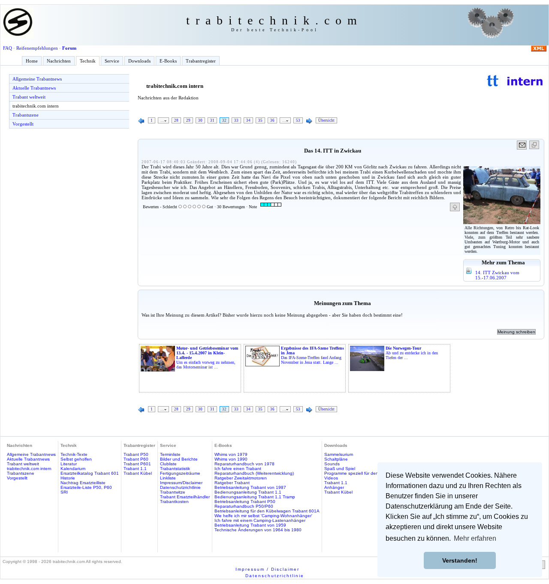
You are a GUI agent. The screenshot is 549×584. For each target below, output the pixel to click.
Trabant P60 (136, 459)
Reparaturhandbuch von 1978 (244, 463)
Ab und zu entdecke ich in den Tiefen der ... (412, 353)
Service (112, 60)
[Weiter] (309, 121)
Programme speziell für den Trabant (359, 473)
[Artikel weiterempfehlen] (522, 145)
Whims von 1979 (230, 454)
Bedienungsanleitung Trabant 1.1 (247, 492)
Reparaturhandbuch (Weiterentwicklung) (254, 473)
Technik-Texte (73, 454)
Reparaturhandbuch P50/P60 (243, 506)
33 (236, 120)
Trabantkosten (174, 501)
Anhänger (334, 487)
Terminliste (170, 454)
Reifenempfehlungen (37, 48)
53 (298, 120)
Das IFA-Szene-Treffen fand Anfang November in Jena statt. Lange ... (312, 355)
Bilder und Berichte (179, 459)
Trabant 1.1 (135, 468)
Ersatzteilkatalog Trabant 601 (89, 473)
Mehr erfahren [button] (475, 538)
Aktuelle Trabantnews (34, 87)
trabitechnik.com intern (35, 105)
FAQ (7, 48)
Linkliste (168, 478)
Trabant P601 (137, 463)
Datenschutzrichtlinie (180, 487)
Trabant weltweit (28, 96)
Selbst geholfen (76, 459)
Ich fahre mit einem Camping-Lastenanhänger (259, 520)
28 (176, 120)
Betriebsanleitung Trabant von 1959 (250, 525)
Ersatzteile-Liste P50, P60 (86, 487)
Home (32, 60)
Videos (331, 478)
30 (200, 120)
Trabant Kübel (138, 473)
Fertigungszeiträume (180, 473)
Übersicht (326, 120)
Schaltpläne (336, 459)
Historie (67, 478)
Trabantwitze (172, 492)
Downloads (139, 60)
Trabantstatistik (175, 468)
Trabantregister (201, 60)
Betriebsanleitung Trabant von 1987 (250, 487)
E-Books (168, 60)
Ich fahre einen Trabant (237, 468)
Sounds (332, 463)
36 (272, 120)
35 (260, 120)
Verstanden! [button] (459, 560)
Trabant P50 (136, 454)
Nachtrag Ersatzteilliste (83, 482)
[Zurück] (141, 121)
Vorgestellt (22, 123)
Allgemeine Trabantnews (37, 78)
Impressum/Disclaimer (181, 482)
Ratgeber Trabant (232, 482)
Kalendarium (72, 468)
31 (212, 120)
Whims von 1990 (230, 459)
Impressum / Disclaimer (267, 569)
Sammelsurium (338, 454)
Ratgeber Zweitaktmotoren (240, 478)
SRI (64, 492)
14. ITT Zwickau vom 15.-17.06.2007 (497, 275)
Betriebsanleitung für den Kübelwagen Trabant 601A (267, 511)
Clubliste (168, 463)
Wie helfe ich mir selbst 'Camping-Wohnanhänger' (263, 515)
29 (188, 120)
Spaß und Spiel (339, 468)
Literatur (68, 463)
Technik (88, 60)
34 (248, 120)
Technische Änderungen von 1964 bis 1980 (258, 529)
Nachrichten (59, 60)
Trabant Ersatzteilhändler (185, 496)
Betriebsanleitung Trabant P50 (244, 501)
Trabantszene (25, 114)
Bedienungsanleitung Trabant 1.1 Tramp (254, 496)
